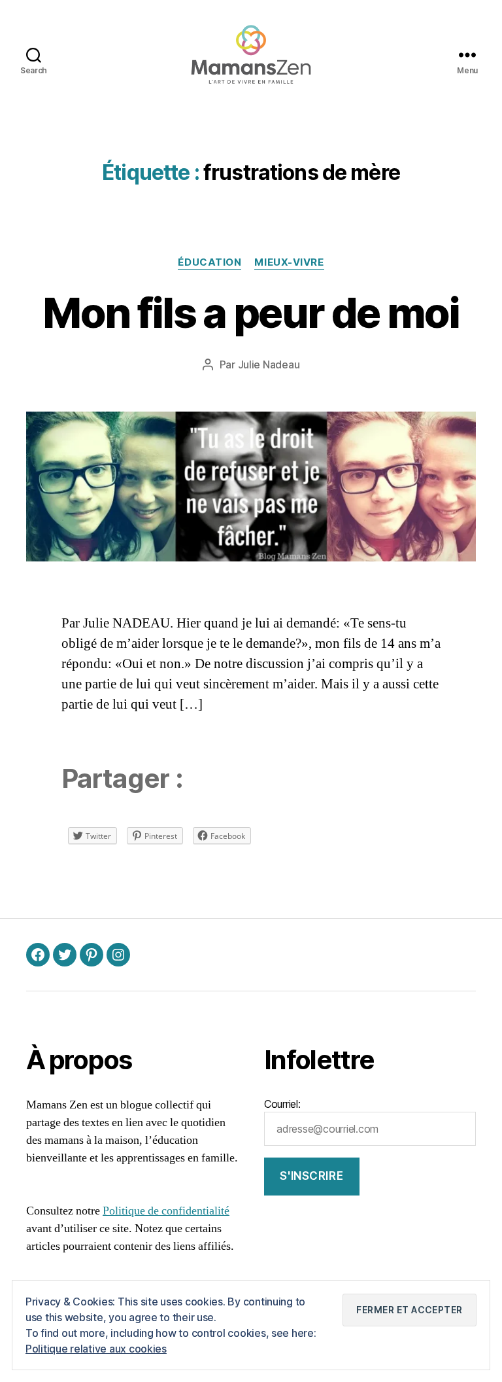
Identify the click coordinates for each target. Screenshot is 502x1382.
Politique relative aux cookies (96, 1348)
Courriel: (282, 1103)
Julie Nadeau (269, 364)
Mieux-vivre (289, 262)
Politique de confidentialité (166, 1210)
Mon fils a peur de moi (250, 312)
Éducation (209, 262)
